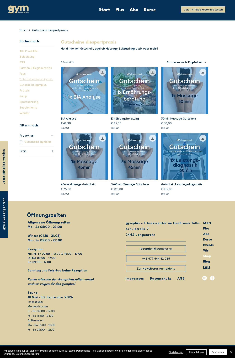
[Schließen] (231, 352)
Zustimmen (218, 352)
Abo (206, 234)
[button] (156, 258)
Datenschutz (160, 278)
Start (207, 223)
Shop (207, 256)
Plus (206, 228)
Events (208, 245)
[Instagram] (204, 278)
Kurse (207, 239)
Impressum (135, 278)
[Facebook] (212, 278)
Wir (206, 250)
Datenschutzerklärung (28, 353)
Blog (206, 261)
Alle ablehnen (196, 352)
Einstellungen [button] (176, 352)
